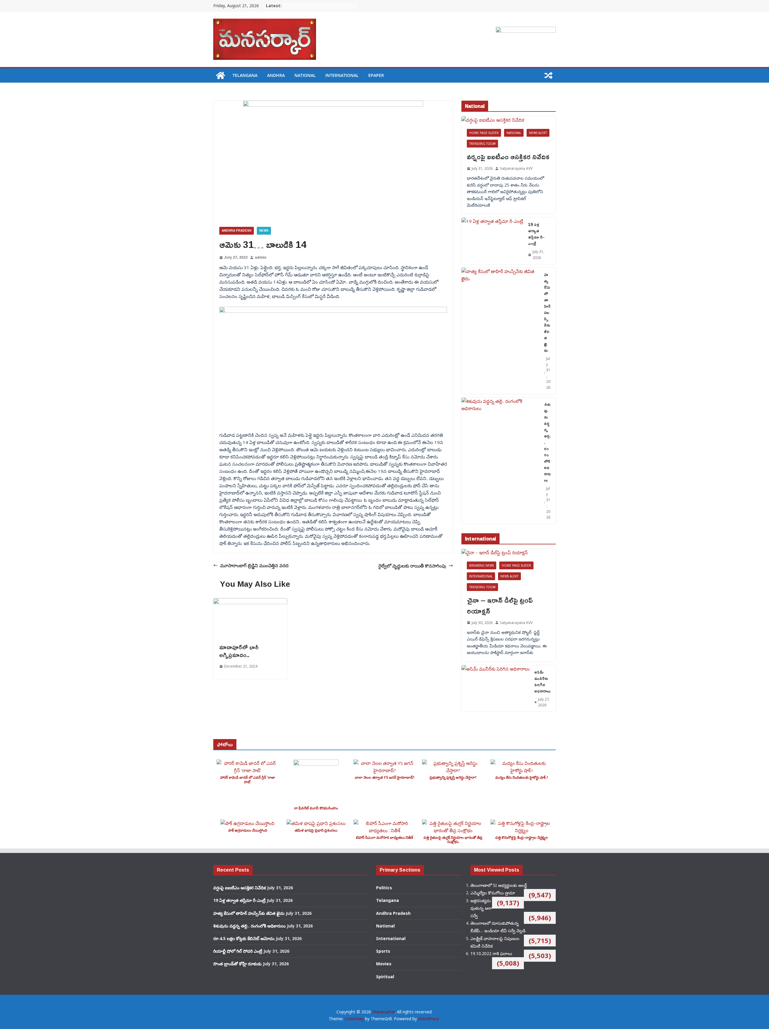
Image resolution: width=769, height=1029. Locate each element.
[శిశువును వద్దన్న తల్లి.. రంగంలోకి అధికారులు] (500, 460)
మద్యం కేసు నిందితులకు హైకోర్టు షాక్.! (521, 777)
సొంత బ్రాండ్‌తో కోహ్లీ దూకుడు (237, 964)
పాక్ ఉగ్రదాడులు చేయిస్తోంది (247, 830)
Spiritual (385, 976)
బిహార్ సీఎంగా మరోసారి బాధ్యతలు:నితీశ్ (384, 837)
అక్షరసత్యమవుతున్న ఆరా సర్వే (481, 908)
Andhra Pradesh (236, 230)
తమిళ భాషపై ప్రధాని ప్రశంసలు (316, 830)
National (305, 75)
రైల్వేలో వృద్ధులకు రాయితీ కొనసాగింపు (412, 566)
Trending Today (482, 144)
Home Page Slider (484, 133)
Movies (383, 964)
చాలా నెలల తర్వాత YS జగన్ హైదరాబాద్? (385, 777)
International (342, 75)
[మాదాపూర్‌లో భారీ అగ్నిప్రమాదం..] (250, 602)
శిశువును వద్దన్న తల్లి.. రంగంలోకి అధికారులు (547, 442)
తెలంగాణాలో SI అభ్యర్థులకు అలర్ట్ (498, 885)
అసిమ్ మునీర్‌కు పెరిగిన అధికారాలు (542, 681)
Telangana (245, 75)
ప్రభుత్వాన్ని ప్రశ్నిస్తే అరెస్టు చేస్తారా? (453, 777)
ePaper (376, 75)
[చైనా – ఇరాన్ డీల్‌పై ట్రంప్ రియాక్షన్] (508, 552)
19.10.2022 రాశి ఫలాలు (491, 953)
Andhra (276, 75)
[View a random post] (548, 75)
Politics (384, 887)
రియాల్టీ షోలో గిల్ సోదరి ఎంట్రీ (237, 951)
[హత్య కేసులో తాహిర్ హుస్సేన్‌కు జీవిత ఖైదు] (500, 331)
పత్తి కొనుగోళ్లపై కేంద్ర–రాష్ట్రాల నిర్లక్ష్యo (521, 837)
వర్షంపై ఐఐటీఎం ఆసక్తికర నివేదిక (508, 156)
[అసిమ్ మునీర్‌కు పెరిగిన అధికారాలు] (495, 688)
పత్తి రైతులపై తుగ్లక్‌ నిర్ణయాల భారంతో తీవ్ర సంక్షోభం (453, 839)
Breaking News (481, 565)
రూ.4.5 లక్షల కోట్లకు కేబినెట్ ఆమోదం (244, 938)
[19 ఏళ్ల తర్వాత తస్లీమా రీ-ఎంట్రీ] (492, 241)
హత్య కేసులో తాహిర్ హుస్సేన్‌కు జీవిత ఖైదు (547, 312)
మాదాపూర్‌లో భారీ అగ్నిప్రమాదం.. (239, 650)
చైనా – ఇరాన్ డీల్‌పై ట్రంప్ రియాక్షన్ (500, 605)
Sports (383, 951)
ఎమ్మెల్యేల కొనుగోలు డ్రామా (492, 893)
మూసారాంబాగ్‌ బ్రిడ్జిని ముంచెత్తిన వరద (254, 565)
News (264, 230)
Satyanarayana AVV (516, 168)
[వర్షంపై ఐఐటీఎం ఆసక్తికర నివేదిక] (508, 119)
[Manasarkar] (220, 75)
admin (260, 257)
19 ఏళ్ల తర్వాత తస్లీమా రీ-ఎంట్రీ (536, 233)
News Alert (538, 133)
